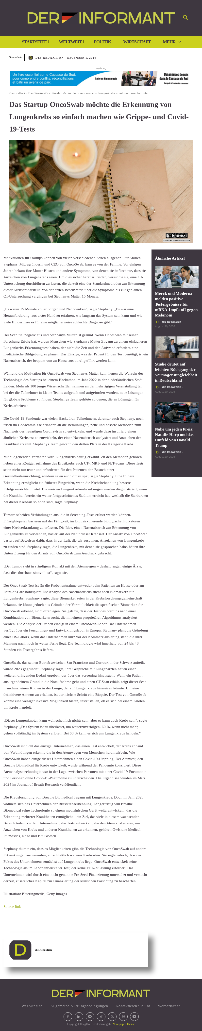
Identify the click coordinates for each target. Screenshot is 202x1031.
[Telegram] (90, 1016)
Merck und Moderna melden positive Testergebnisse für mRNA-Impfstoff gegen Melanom (176, 304)
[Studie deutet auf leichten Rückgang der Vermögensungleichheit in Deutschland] (177, 347)
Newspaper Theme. (124, 1024)
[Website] (123, 1016)
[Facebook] (68, 1016)
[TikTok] (101, 1016)
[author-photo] (158, 321)
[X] (112, 1016)
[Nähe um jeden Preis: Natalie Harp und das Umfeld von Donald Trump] (177, 413)
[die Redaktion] (31, 57)
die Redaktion (49, 57)
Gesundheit (15, 57)
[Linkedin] (79, 1016)
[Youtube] (134, 1016)
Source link (12, 907)
